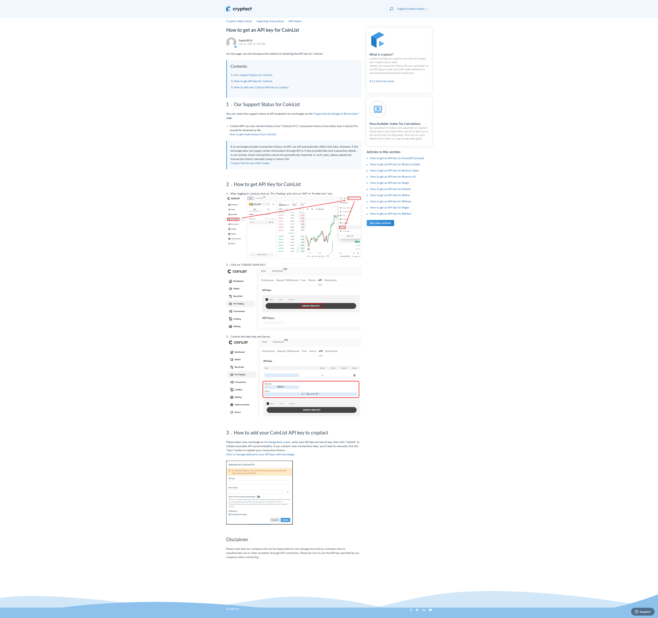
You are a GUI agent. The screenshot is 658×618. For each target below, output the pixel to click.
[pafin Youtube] (429, 611)
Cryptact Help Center (239, 21)
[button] (389, 9)
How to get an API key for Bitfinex (390, 201)
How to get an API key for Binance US (393, 176)
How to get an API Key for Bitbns (390, 195)
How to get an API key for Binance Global (395, 164)
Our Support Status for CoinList (253, 75)
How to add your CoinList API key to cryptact (261, 87)
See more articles (380, 223)
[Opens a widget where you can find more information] (643, 612)
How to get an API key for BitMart (390, 213)
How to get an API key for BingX (389, 183)
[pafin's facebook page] (409, 611)
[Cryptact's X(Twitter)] (415, 611)
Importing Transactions (270, 21)
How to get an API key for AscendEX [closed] (397, 158)
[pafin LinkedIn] (422, 611)
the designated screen (277, 442)
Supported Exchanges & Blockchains (336, 113)
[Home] (239, 9)
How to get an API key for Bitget (389, 207)
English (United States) (411, 9)
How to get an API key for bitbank (390, 189)
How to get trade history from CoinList (253, 134)
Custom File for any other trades (250, 163)
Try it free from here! (398, 68)
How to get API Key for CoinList (253, 81)
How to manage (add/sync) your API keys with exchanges (260, 454)
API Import (295, 21)
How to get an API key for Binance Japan (394, 170)
